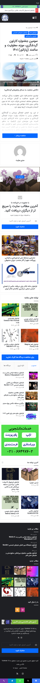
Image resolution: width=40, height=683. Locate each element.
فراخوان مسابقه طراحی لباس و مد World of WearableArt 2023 (13, 373)
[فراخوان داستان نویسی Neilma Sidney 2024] (29, 310)
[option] (20, 179)
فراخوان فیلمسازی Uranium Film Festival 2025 (11, 320)
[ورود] (33, 18)
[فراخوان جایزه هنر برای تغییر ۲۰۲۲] (31, 416)
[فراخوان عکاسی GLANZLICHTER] (29, 502)
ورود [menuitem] (37, 2)
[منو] (35, 18)
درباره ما (15, 668)
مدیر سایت (20, 160)
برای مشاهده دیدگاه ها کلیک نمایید (20, 357)
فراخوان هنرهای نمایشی (20, 33)
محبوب (33, 365)
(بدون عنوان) (34, 482)
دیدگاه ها (7, 365)
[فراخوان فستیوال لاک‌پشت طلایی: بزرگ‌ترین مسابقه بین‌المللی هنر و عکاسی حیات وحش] (10, 474)
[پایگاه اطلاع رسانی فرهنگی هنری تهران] (5, 17)
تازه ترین (21, 365)
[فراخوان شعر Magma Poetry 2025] (29, 335)
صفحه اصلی (23, 668)
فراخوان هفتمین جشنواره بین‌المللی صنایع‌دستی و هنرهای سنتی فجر (14, 395)
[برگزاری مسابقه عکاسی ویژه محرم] (31, 406)
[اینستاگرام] (21, 637)
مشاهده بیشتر (20, 136)
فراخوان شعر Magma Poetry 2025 (31, 345)
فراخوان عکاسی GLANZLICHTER (32, 512)
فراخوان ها (29, 28)
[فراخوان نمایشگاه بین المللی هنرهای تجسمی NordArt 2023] (31, 386)
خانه (34, 28)
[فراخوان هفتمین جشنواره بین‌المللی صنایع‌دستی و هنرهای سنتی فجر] (31, 396)
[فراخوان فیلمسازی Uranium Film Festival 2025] (10, 309)
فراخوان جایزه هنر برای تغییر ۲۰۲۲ (13, 413)
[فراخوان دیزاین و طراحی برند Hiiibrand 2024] (10, 335)
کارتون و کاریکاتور (31, 36)
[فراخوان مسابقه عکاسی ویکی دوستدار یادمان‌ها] (7, 592)
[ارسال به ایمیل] (27, 55)
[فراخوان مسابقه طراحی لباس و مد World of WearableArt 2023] (31, 376)
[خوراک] (18, 637)
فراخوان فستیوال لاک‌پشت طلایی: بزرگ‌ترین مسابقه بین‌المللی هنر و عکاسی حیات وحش (20, 181)
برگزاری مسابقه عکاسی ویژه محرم (13, 403)
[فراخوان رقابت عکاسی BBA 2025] (32, 571)
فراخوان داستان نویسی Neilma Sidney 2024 (31, 320)
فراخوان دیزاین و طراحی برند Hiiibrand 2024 (11, 345)
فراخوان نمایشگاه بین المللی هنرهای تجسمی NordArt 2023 (14, 383)
